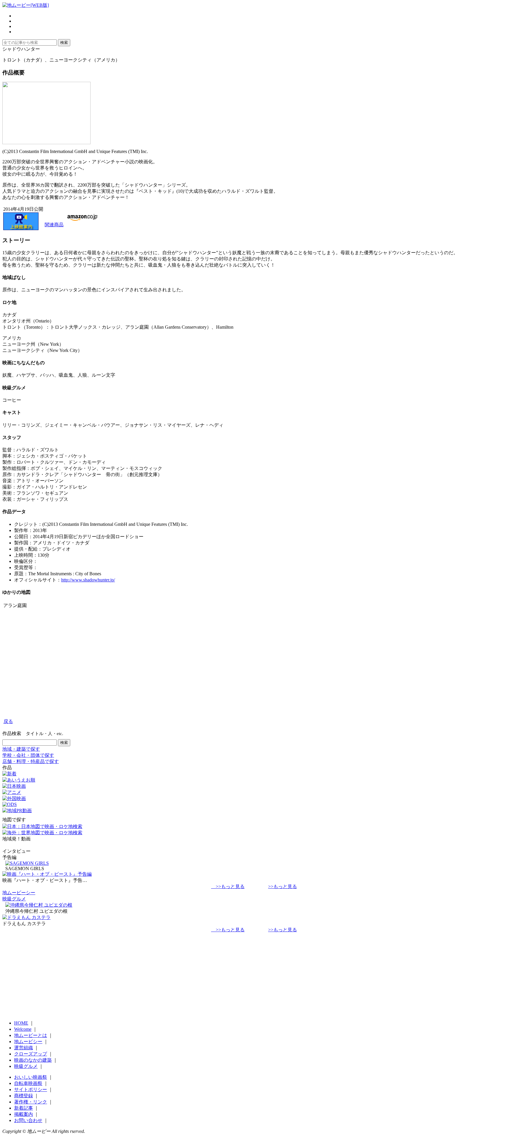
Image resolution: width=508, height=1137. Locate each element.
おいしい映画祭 (30, 1077)
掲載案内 (23, 1114)
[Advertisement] (178, 667)
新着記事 (23, 1108)
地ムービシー (28, 1041)
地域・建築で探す (21, 749)
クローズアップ (30, 1053)
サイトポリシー (30, 1089)
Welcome (22, 1029)
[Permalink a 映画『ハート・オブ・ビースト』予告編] (47, 874)
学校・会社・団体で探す (28, 755)
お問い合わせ (28, 1120)
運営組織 (23, 1047)
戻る (8, 721)
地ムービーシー (18, 892)
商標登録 (23, 1095)
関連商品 (54, 224)
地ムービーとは (30, 1035)
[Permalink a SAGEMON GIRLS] (27, 863)
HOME (21, 1022)
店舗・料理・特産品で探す (30, 761)
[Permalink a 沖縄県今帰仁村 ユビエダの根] (38, 904)
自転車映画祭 (28, 1083)
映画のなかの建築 (33, 1060)
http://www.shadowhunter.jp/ (88, 579)
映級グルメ (14, 898)
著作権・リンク (30, 1101)
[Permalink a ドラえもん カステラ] (26, 917)
